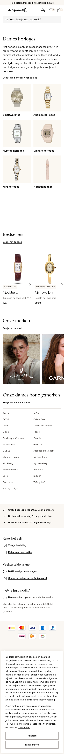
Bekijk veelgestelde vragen (22, 571)
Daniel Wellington (42, 425)
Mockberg (8, 463)
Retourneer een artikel (20, 552)
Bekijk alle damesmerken (16, 402)
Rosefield (38, 469)
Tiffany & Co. (40, 482)
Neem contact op (17, 597)
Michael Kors (40, 457)
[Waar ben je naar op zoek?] (7, 19)
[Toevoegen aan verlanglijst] (29, 284)
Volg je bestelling (17, 545)
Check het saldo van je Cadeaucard (27, 578)
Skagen (37, 475)
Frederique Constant (14, 438)
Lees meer (24, 727)
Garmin (37, 438)
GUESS (6, 450)
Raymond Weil (10, 469)
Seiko (6, 475)
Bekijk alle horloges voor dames (20, 77)
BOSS (6, 419)
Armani (6, 413)
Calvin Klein (39, 419)
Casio (6, 425)
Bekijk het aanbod (12, 242)
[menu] (4, 10)
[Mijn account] (43, 10)
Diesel (6, 431)
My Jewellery (40, 463)
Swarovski (8, 482)
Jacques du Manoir (43, 450)
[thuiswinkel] (42, 638)
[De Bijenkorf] (17, 10)
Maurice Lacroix (11, 457)
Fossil (36, 431)
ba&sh (36, 413)
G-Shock (37, 444)
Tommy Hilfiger (10, 488)
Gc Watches (9, 444)
